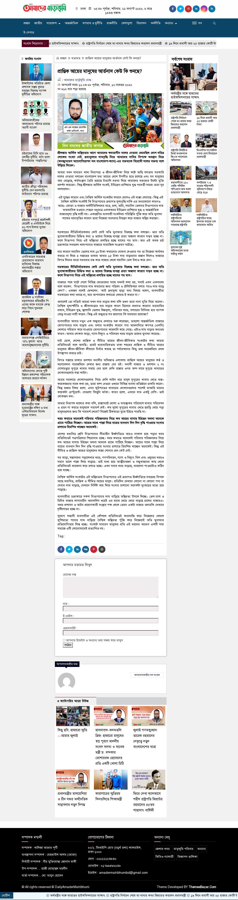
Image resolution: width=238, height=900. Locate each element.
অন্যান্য (169, 23)
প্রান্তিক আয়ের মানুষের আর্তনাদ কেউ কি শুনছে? (113, 58)
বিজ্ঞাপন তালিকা (187, 857)
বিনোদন (141, 23)
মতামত (75, 58)
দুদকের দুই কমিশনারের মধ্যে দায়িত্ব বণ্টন (180, 251)
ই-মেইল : (68, 616)
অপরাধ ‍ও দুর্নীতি (92, 23)
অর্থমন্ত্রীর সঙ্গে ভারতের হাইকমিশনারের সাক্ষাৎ (185, 95)
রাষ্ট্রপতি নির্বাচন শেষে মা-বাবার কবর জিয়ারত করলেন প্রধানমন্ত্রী (101, 43)
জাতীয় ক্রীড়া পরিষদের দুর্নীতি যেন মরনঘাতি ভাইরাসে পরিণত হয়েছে (35, 190)
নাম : (66, 604)
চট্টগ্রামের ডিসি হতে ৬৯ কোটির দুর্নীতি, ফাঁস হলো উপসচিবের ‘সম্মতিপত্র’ (36, 157)
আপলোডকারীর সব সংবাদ (147, 675)
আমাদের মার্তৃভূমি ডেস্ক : (78, 80)
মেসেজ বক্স (69, 575)
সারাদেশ (52, 23)
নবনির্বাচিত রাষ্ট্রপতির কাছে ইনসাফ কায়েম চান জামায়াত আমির (206, 220)
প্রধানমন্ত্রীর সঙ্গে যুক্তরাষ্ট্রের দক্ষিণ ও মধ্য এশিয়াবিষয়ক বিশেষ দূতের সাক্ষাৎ (35, 409)
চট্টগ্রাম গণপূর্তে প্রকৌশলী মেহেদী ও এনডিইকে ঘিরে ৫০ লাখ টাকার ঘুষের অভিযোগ (36, 225)
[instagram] (188, 8)
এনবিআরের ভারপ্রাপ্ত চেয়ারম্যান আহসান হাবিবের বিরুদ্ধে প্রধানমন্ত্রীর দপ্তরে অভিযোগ (33, 264)
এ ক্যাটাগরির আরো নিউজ (73, 701)
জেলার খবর (162, 849)
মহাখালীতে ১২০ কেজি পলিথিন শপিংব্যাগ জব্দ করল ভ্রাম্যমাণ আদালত (181, 187)
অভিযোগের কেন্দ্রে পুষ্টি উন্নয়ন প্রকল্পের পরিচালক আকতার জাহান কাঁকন (36, 374)
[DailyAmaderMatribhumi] (44, 8)
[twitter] (180, 8)
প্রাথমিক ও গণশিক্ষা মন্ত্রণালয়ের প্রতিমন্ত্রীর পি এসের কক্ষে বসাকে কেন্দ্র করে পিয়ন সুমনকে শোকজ (36, 304)
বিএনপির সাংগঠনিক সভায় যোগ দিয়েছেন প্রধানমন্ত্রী (207, 154)
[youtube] (204, 8)
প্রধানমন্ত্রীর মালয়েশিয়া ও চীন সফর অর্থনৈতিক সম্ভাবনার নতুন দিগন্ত (73, 799)
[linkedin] (196, 8)
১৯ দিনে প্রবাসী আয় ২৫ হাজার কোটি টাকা (171, 43)
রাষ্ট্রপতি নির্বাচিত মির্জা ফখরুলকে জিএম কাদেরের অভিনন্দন (179, 155)
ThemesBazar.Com (202, 887)
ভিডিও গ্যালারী (164, 857)
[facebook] (172, 8)
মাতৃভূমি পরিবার (183, 849)
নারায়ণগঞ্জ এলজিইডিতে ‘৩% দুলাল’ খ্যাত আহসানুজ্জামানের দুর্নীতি (35, 341)
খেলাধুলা (126, 23)
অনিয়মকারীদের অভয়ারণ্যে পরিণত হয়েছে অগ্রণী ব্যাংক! (36, 123)
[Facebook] (60, 549)
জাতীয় (38, 23)
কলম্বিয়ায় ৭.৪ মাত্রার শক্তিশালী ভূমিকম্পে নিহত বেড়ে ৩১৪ (205, 187)
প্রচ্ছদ (27, 23)
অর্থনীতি (155, 23)
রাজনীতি (112, 23)
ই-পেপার (29, 32)
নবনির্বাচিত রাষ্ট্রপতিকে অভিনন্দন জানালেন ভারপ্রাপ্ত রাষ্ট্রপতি (180, 220)
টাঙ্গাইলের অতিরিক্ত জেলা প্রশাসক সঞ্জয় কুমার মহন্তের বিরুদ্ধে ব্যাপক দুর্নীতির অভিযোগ (36, 89)
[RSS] (211, 8)
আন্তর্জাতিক (71, 23)
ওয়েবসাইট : (70, 628)
